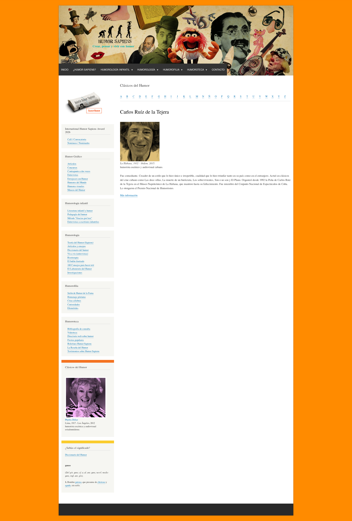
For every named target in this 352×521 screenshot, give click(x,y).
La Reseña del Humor (77, 347)
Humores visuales (75, 186)
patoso (78, 482)
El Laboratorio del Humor (79, 268)
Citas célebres (74, 300)
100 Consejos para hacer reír (80, 265)
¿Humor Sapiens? (84, 69)
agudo (68, 485)
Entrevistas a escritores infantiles (83, 221)
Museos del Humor (76, 190)
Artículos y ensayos (76, 246)
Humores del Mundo (76, 182)
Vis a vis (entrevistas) (77, 253)
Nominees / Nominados (78, 143)
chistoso (101, 482)
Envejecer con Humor (77, 178)
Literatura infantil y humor (80, 210)
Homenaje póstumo (76, 297)
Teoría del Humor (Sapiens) (80, 242)
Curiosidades (73, 304)
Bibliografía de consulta (78, 328)
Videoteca (72, 332)
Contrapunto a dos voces (78, 171)
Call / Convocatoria (76, 139)
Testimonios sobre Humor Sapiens (83, 351)
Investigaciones (74, 272)
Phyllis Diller (71, 419)
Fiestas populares (75, 340)
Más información (129, 195)
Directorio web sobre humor (80, 336)
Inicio (64, 69)
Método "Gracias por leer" (79, 218)
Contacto (218, 69)
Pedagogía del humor (77, 214)
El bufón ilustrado (75, 261)
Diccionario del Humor (76, 454)
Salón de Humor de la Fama (80, 293)
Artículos (71, 163)
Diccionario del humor (78, 250)
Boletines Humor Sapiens (79, 343)
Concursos (72, 167)
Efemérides (72, 308)
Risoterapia (72, 257)
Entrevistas (72, 174)
